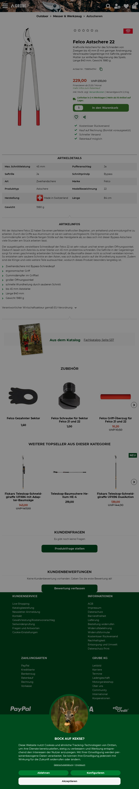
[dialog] (69, 394)
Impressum (80, 765)
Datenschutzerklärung (63, 765)
